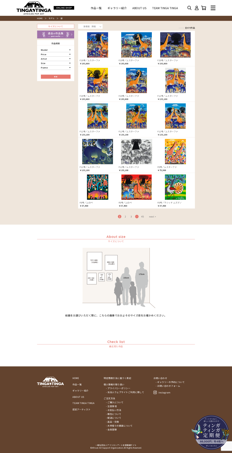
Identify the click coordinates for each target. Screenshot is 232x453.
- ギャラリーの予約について (170, 382)
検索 (55, 76)
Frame (44, 67)
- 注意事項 (111, 406)
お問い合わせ (160, 378)
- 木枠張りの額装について (119, 425)
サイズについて (55, 26)
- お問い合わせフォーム (168, 385)
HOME (40, 18)
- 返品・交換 (112, 421)
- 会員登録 (111, 429)
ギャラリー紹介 (117, 8)
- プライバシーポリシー (118, 388)
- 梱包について (113, 414)
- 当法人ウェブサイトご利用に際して (125, 392)
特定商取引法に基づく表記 (117, 378)
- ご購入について (115, 402)
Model (44, 49)
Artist (44, 58)
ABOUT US (139, 8)
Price (43, 54)
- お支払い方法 (113, 410)
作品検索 (55, 43)
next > (152, 216)
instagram (164, 392)
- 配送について (113, 417)
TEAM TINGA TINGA (165, 8)
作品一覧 (96, 8)
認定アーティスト (81, 409)
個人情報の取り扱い (114, 384)
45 (142, 216)
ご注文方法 (109, 398)
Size (43, 63)
